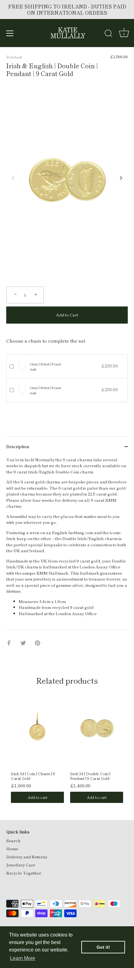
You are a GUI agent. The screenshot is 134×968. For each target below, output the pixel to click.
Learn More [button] (22, 958)
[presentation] (4, 736)
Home (12, 849)
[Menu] (10, 33)
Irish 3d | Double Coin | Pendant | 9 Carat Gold (90, 776)
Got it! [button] (103, 947)
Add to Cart (67, 315)
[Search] (108, 34)
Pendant (14, 57)
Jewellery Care (20, 865)
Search (13, 840)
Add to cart (37, 797)
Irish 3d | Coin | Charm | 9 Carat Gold (33, 776)
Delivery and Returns (26, 857)
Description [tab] (17, 446)
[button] (13, 178)
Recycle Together (23, 873)
